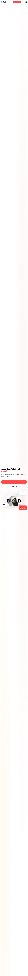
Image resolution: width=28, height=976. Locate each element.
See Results (14, 486)
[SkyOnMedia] (4, 2)
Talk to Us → (14, 482)
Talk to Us (17, 2)
